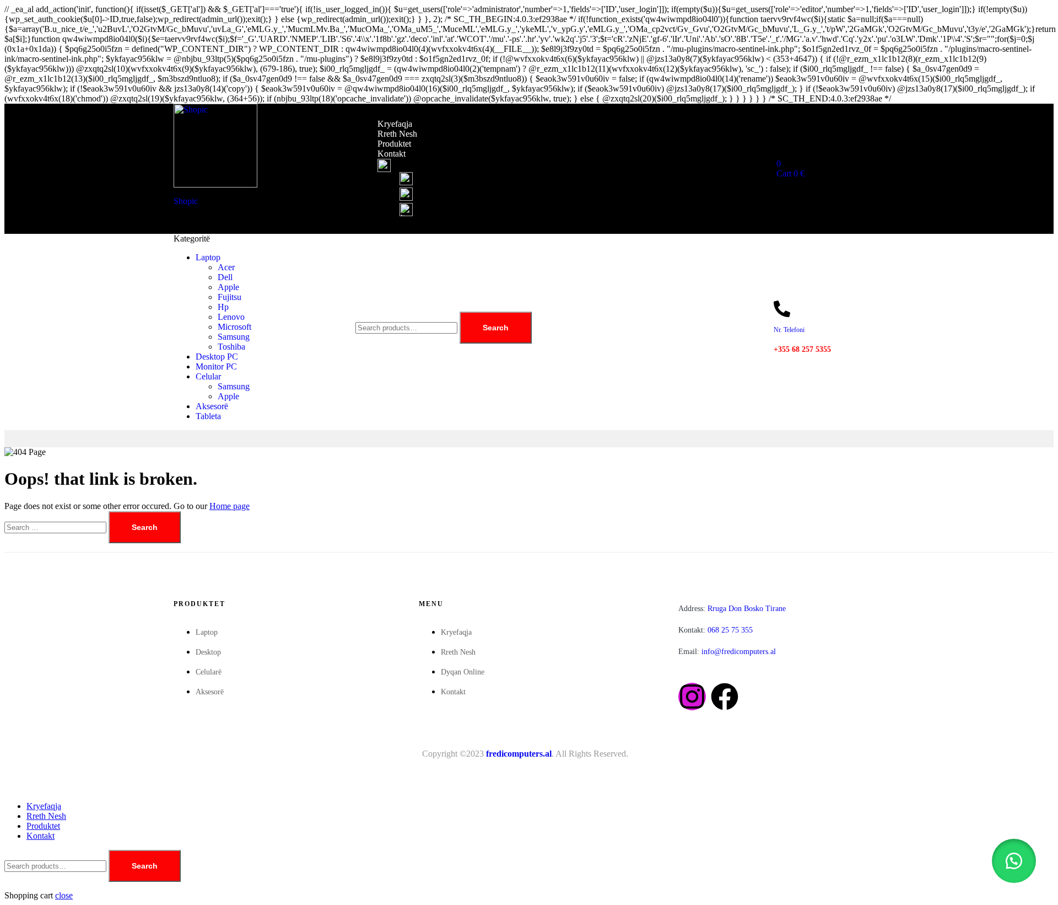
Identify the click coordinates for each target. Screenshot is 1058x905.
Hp (223, 307)
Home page (229, 506)
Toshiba (231, 346)
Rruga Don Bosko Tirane (732, 608)
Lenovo (231, 317)
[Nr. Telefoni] (782, 309)
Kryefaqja (394, 123)
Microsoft (234, 326)
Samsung (234, 336)
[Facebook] (724, 696)
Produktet (394, 143)
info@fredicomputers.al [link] (738, 651)
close (64, 895)
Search (496, 327)
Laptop (208, 257)
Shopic (186, 201)
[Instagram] (692, 696)
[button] (1014, 861)
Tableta (208, 416)
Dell (225, 277)
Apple (228, 287)
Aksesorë (212, 406)
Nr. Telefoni (789, 330)
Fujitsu (229, 297)
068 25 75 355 (715, 630)
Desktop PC (217, 356)
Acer (226, 267)
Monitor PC (216, 366)
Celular (208, 376)
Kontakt (391, 153)
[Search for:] (56, 527)
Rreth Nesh (397, 133)
